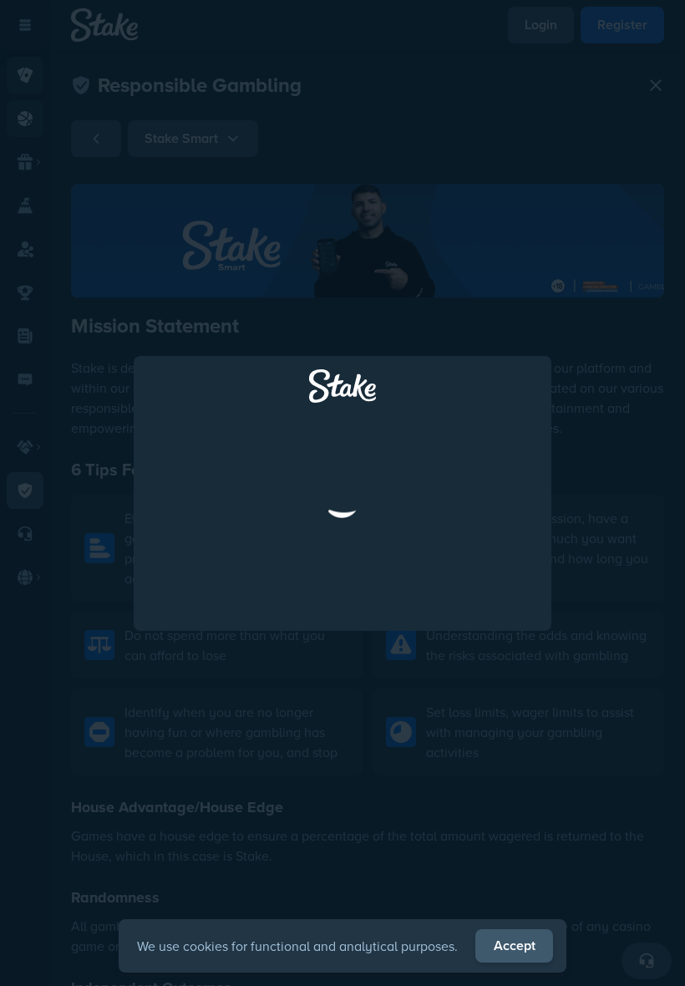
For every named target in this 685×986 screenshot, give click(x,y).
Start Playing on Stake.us (342, 567)
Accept (514, 945)
